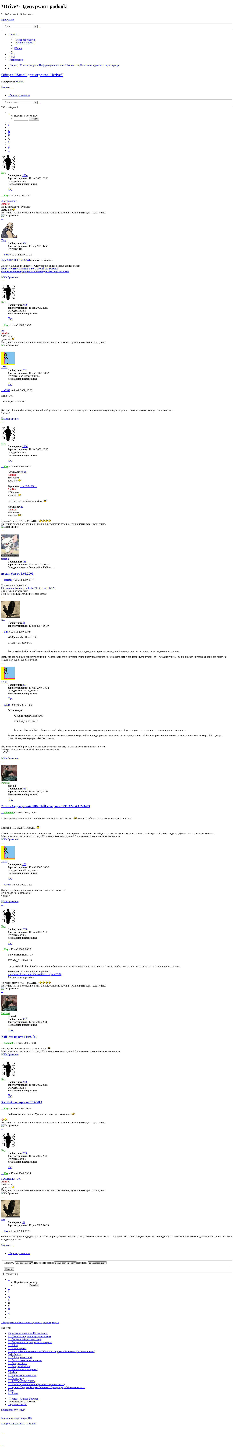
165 (24, 561)
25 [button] (9, 133)
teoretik (5, 558)
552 (24, 243)
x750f (4, 367)
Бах (3, 620)
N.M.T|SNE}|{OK (11, 1178)
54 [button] (9, 147)
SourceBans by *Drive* (13, 1409)
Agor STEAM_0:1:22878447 (16, 260)
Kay (3, 172)
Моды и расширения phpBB (16, 1418)
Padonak (5, 783)
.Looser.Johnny (9, 201)
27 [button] (9, 139)
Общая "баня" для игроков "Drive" (32, 75)
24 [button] (9, 130)
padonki (19, 81)
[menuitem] (24, 39)
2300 (25, 175)
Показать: (9, 1262)
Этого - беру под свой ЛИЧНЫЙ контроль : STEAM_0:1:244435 (45, 806)
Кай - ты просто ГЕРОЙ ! (19, 1036)
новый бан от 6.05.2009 (17, 573)
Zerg (3, 240)
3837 (25, 788)
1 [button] (8, 124)
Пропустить (7, 19)
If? (2, 330)
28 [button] (9, 142)
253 (24, 370)
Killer (23, 472)
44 (23, 623)
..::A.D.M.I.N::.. (28, 486)
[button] (9, 112)
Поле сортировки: (44, 1262)
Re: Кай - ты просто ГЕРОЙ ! (21, 1102)
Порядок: (82, 1262)
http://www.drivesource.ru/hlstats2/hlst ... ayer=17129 (28, 588)
